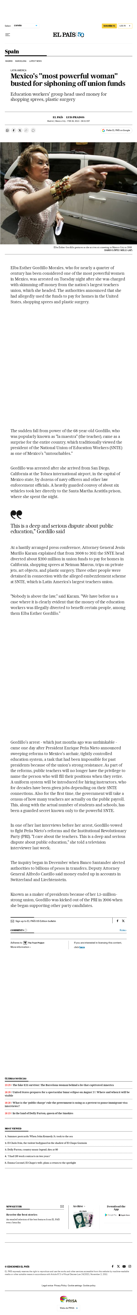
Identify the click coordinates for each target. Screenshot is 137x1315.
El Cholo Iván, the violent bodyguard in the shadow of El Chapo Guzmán (47, 1142)
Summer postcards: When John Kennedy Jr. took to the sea (40, 1136)
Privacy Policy (60, 1285)
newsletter (14, 1206)
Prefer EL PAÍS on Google (118, 130)
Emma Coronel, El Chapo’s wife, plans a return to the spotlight (41, 1162)
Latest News (35, 61)
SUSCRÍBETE (109, 26)
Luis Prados (75, 117)
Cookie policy (89, 1285)
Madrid (9, 61)
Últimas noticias (16, 1078)
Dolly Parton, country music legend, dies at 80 (32, 1149)
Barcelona (21, 61)
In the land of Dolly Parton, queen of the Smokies (43, 1113)
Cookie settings (75, 1285)
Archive (78, 1206)
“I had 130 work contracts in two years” (29, 1156)
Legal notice (47, 1285)
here (82, 947)
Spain (12, 52)
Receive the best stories (21, 1215)
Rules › (123, 930)
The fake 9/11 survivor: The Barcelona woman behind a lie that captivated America (63, 1085)
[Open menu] (8, 35)
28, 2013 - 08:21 (78, 121)
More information (20, 947)
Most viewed (13, 1128)
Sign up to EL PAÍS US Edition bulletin (36, 921)
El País (58, 117)
